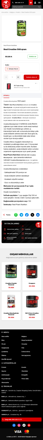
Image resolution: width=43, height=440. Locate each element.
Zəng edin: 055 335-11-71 (13, 419)
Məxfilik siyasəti (7, 359)
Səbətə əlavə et (31, 77)
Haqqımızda (5, 348)
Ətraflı (6, 95)
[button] (35, 83)
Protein (4, 367)
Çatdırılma (5, 351)
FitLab (4, 344)
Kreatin (18, 12)
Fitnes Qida (25, 378)
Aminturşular (6, 375)
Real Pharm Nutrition (10, 45)
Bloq (3, 340)
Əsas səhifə (5, 336)
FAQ (23, 348)
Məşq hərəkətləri (27, 340)
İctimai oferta (26, 351)
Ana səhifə (5, 12)
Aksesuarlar (5, 382)
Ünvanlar (24, 344)
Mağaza (12, 12)
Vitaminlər (25, 371)
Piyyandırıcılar (6, 378)
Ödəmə (4, 355)
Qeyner (4, 371)
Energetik (25, 375)
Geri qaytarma (26, 355)
